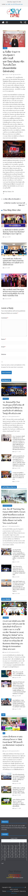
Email (3, 347)
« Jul (2, 863)
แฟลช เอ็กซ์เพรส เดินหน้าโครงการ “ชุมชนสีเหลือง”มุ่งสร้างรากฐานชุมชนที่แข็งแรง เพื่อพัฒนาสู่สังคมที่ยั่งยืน (19, 803)
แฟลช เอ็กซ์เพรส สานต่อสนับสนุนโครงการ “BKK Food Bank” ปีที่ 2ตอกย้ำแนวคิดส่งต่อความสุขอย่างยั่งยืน (13, 742)
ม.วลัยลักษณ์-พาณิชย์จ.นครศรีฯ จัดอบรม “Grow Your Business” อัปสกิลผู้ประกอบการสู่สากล (14, 232)
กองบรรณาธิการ (17, 74)
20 (13, 853)
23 (24, 853)
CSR (4, 733)
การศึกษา (5, 48)
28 (17, 856)
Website (3, 354)
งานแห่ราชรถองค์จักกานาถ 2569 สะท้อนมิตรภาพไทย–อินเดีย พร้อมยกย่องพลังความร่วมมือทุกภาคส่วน (19, 476)
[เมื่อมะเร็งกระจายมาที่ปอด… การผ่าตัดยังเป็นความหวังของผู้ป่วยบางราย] (6, 674)
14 (17, 850)
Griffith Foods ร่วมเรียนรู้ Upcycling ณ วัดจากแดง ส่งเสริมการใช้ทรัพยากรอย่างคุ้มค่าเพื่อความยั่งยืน (19, 790)
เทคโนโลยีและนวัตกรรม (7, 505)
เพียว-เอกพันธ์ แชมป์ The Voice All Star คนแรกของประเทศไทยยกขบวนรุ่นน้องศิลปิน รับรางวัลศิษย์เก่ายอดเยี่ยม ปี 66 (13, 292)
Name (3, 339)
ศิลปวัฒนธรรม (5, 398)
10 (3, 850)
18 (6, 853)
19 (10, 853)
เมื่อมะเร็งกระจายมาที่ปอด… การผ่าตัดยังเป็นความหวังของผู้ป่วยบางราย (19, 673)
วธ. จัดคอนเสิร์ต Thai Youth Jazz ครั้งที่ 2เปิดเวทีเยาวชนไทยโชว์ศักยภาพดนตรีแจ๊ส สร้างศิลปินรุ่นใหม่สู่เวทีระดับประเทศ (13, 408)
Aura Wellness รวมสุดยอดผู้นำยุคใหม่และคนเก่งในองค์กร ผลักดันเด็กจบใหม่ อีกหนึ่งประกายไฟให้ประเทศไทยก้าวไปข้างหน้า (19, 703)
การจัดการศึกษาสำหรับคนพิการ (12, 199)
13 (13, 850)
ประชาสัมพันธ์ (5, 617)
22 (21, 853)
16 (24, 850)
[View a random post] (25, 22)
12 (10, 850)
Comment (4, 318)
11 (6, 850)
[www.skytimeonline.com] (3, 22)
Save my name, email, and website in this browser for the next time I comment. (13, 366)
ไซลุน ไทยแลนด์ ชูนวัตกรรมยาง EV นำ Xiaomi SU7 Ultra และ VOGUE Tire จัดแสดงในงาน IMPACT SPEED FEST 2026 (19, 570)
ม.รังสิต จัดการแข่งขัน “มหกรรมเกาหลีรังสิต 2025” (14, 204)
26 (10, 856)
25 (6, 856)
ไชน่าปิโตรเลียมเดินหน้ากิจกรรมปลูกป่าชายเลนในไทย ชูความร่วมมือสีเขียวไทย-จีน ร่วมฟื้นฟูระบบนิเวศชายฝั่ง (19, 778)
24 (3, 856)
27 (13, 856)
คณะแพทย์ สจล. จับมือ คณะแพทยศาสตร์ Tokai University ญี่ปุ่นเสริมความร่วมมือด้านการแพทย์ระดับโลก (13, 262)
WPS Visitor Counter (18, 877)
